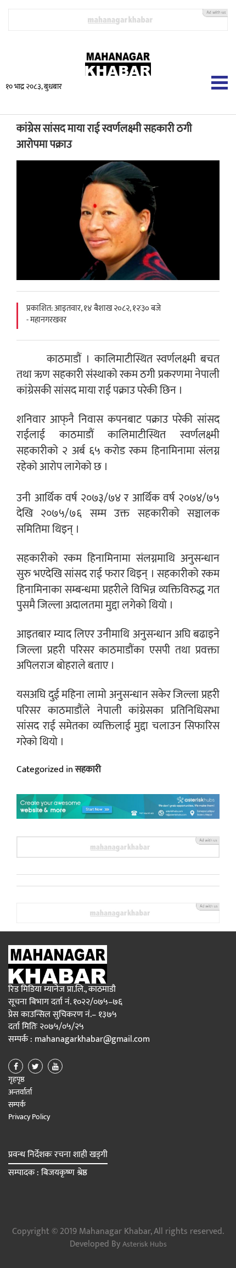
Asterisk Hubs (144, 1244)
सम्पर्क (17, 1104)
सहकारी (88, 769)
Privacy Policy (29, 1116)
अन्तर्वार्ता (20, 1092)
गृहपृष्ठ (16, 1079)
